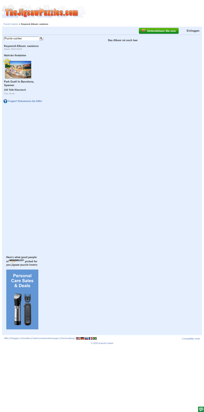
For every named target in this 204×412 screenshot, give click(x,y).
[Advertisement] (145, 12)
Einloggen (193, 30)
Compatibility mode (191, 338)
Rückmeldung (67, 338)
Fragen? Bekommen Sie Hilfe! (25, 101)
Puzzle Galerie (11, 24)
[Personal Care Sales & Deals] (22, 328)
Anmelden (26, 338)
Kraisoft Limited (105, 343)
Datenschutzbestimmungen (45, 338)
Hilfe (6, 338)
